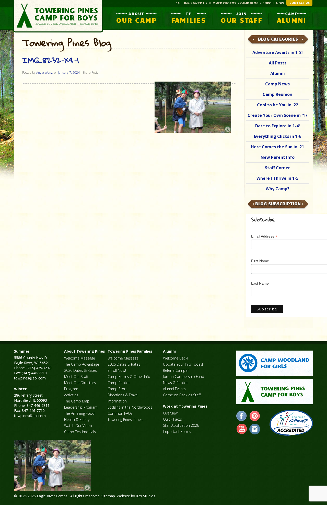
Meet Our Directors (80, 382)
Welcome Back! (175, 358)
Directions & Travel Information (123, 397)
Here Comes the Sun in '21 (277, 147)
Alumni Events (174, 388)
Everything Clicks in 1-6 (277, 136)
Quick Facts (172, 419)
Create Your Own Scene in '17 (277, 115)
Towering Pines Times (125, 419)
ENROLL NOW (273, 3)
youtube (241, 429)
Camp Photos (119, 382)
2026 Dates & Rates (80, 370)
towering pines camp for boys (274, 391)
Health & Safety (76, 419)
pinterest (254, 416)
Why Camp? (277, 189)
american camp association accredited (291, 423)
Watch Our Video (78, 425)
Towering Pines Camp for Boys (58, 16)
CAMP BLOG (249, 3)
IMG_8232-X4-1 (50, 60)
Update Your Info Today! (183, 364)
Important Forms (177, 431)
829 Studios (145, 495)
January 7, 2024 (69, 72)
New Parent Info (278, 157)
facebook (241, 416)
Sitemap (108, 495)
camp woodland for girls (274, 363)
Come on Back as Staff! (182, 394)
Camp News (277, 84)
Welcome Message (79, 358)
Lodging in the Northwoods (130, 407)
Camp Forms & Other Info (129, 376)
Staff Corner (277, 168)
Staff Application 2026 (181, 425)
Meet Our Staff (76, 376)
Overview (170, 413)
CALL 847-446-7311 (190, 3)
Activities (71, 394)
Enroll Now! (117, 370)
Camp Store (117, 388)
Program (71, 388)
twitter (254, 429)
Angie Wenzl (44, 72)
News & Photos (175, 382)
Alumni (277, 73)
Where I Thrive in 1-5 (277, 178)
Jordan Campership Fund (183, 376)
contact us (299, 3)
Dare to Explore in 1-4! (277, 126)
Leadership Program (81, 407)
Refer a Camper (176, 370)
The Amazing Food (79, 413)
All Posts (277, 63)
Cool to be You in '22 (277, 105)
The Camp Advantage (81, 364)
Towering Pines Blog (66, 43)
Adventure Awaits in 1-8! (277, 52)
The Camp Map (76, 401)
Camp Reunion (277, 94)
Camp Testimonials (80, 431)
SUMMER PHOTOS (222, 3)
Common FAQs (120, 413)
